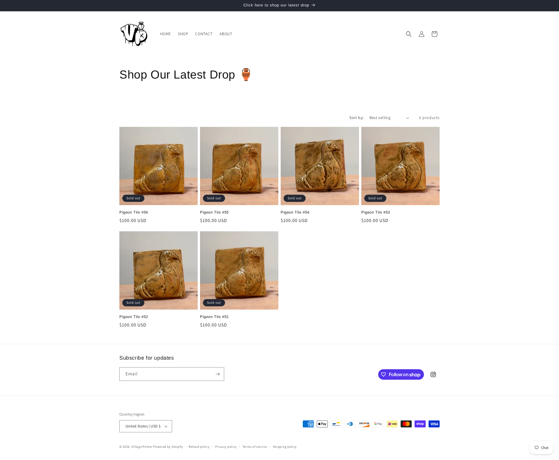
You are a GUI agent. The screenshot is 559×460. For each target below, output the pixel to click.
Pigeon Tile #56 (133, 212)
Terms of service (255, 447)
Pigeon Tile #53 (375, 212)
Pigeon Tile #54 (295, 212)
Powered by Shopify (168, 447)
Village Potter (142, 447)
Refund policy (199, 447)
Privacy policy (226, 447)
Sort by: (356, 117)
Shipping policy (285, 447)
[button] (408, 34)
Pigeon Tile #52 (133, 317)
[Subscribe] (217, 374)
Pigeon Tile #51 (214, 317)
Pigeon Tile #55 (214, 212)
